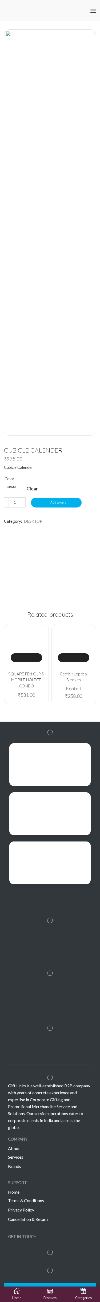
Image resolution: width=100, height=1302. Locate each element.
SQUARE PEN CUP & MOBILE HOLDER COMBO (26, 679)
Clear (32, 488)
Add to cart (58, 502)
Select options (26, 657)
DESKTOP (33, 521)
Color (9, 478)
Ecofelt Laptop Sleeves (73, 676)
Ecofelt (73, 688)
